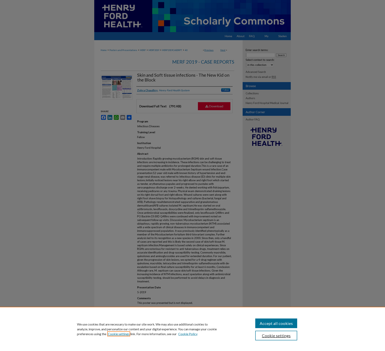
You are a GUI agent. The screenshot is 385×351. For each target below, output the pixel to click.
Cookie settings (119, 334)
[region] (192, 329)
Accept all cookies (276, 323)
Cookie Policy (188, 334)
